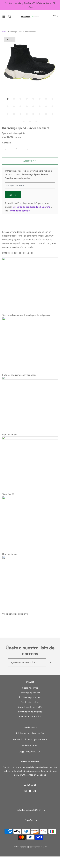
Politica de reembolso (30, 716)
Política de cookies (30, 702)
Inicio (4, 31)
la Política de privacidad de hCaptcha (32, 206)
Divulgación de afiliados (30, 711)
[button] (30, 65)
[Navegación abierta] (4, 17)
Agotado (30, 161)
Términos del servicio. (19, 210)
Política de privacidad (30, 697)
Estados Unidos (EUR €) (29, 809)
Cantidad (6, 142)
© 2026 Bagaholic (21, 847)
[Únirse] (50, 662)
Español (29, 820)
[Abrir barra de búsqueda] (11, 17)
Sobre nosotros (30, 687)
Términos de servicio (30, 692)
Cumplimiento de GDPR (30, 706)
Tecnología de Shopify (38, 847)
